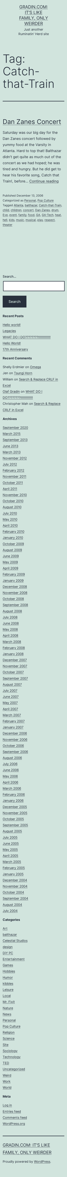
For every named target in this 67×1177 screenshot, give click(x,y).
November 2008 (15, 593)
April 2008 (10, 635)
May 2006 (10, 776)
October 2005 (13, 819)
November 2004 (15, 886)
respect (49, 220)
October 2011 (13, 483)
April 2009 (10, 568)
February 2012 (13, 470)
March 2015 (12, 434)
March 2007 (12, 715)
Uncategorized (14, 1069)
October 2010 (13, 501)
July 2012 (10, 464)
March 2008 (12, 642)
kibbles (8, 983)
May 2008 (10, 629)
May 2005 (10, 849)
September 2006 (15, 752)
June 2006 (11, 770)
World (7, 1087)
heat (58, 215)
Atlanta (18, 205)
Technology (12, 1057)
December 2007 (15, 660)
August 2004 (12, 905)
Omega (35, 367)
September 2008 (15, 605)
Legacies (9, 331)
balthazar (31, 205)
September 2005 (15, 825)
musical (31, 220)
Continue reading (44, 181)
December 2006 (15, 733)
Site (5, 1045)
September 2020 (15, 427)
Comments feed (15, 1117)
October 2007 (13, 672)
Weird (7, 1075)
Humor (8, 977)
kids (11, 220)
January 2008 (13, 654)
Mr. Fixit (9, 1002)
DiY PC (8, 953)
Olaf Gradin (11, 391)
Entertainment (14, 959)
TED (6, 1063)
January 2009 (13, 580)
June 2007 (11, 697)
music (20, 220)
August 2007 (12, 684)
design (8, 947)
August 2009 (12, 550)
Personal (30, 200)
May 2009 (10, 562)
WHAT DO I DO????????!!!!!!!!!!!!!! (27, 337)
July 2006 (10, 764)
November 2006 (15, 739)
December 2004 (15, 880)
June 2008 (11, 623)
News (7, 1014)
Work (7, 1081)
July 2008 (10, 617)
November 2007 (15, 666)
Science (8, 1038)
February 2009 (14, 574)
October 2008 (13, 599)
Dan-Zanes (42, 210)
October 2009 (13, 544)
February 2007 (14, 721)
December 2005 (15, 807)
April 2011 (10, 489)
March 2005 (12, 862)
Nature (8, 1008)
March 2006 (12, 788)
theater (7, 224)
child (6, 210)
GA (38, 215)
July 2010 (10, 513)
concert (28, 210)
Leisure (8, 990)
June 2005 (11, 843)
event (13, 215)
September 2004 (15, 898)
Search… (9, 276)
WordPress (42, 1161)
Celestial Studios (15, 940)
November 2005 (15, 813)
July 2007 (10, 690)
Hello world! (12, 325)
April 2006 (10, 782)
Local (7, 996)
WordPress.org (14, 1123)
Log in (7, 1105)
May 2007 (10, 703)
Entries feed (12, 1111)
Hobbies (9, 971)
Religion (9, 1032)
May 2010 (10, 519)
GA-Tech (47, 215)
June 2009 (11, 556)
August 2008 (12, 611)
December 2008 (15, 586)
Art (5, 928)
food (31, 215)
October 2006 (13, 746)
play (40, 220)
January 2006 (13, 800)
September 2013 (15, 440)
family (22, 215)
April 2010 (10, 525)
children (16, 210)
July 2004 (10, 911)
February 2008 (14, 648)
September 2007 (15, 678)
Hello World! (12, 343)
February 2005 (14, 868)
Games (8, 965)
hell (5, 220)
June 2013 (10, 446)
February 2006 (14, 794)
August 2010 (12, 507)
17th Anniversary (15, 349)
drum (54, 210)
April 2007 (10, 709)
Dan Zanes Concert (32, 122)
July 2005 (10, 837)
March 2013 (12, 452)
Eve (5, 215)
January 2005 (13, 874)
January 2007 (13, 727)
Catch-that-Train (50, 205)
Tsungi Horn (23, 373)
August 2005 (12, 831)
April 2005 (10, 856)
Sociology (10, 1051)
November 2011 (14, 476)
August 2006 (12, 758)
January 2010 (13, 537)
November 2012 (15, 458)
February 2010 (13, 531)
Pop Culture (46, 200)
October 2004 (13, 892)
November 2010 (15, 495)
